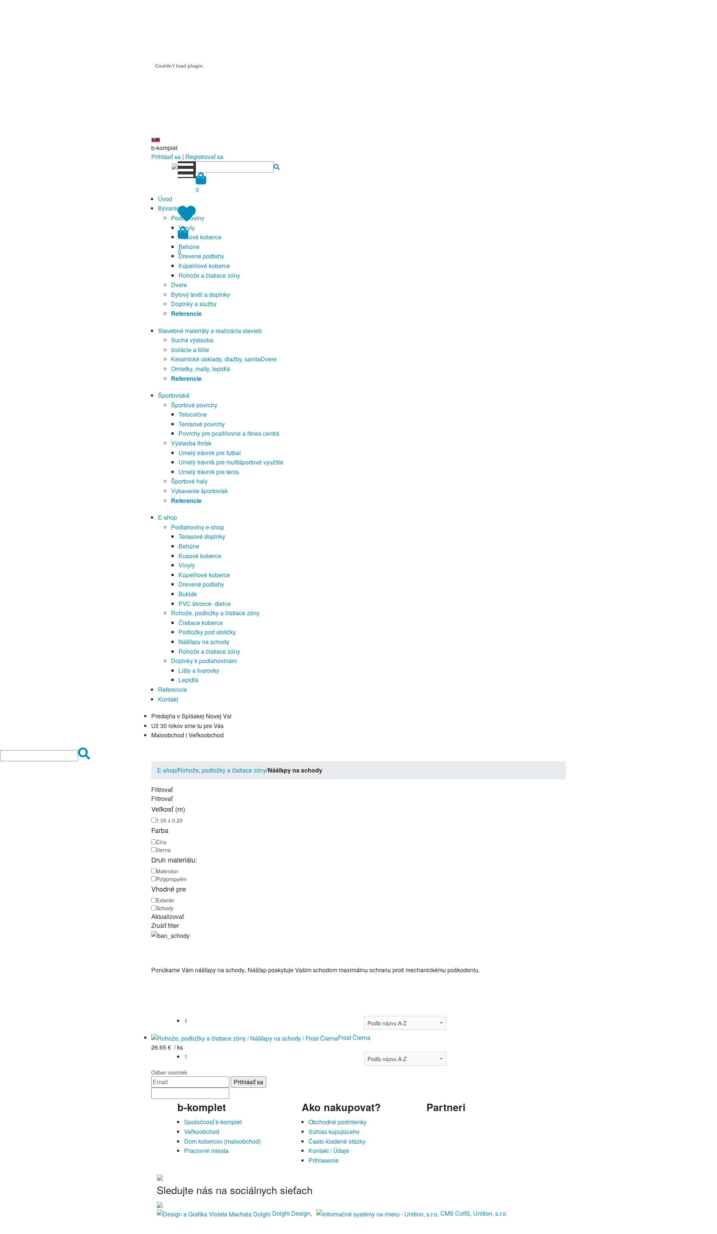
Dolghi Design (291, 1213)
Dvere (179, 284)
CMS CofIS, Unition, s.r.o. (474, 1213)
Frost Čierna (354, 1037)
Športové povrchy (194, 405)
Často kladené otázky (337, 1141)
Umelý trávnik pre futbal (210, 452)
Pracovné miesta (206, 1150)
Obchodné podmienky (337, 1122)
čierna (163, 850)
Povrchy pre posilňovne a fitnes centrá (229, 433)
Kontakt (168, 699)
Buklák (188, 594)
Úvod (165, 199)
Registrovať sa (204, 156)
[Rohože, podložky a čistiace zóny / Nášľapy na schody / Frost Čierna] (244, 1037)
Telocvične (193, 414)
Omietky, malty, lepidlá (200, 368)
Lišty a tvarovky (199, 670)
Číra (161, 842)
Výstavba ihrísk (191, 443)
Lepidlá (188, 679)
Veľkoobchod (201, 1131)
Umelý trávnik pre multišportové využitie (231, 462)
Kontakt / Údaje (328, 1150)
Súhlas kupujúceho (334, 1131)
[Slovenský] (155, 138)
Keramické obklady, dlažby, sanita (216, 359)
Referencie (172, 689)
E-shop (167, 517)
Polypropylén (171, 879)
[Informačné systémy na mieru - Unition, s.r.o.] (377, 1213)
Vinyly (187, 565)
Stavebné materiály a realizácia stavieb (210, 330)
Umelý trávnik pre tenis (209, 471)
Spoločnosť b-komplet (213, 1122)
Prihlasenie (323, 1160)
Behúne (189, 546)
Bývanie (169, 208)
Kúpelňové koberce (204, 265)
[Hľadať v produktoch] (277, 166)
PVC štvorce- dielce (205, 603)
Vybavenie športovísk (199, 491)
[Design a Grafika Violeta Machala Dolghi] (214, 1213)
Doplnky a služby (194, 303)
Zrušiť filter (165, 925)
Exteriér (165, 900)
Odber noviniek (169, 1072)
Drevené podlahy (201, 256)
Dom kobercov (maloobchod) (222, 1141)
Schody (165, 908)
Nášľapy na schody (204, 641)
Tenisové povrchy (202, 424)
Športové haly (189, 481)
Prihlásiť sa (166, 156)
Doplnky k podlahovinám (204, 660)
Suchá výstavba (192, 340)
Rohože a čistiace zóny (209, 275)
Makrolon (167, 871)
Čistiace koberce (201, 622)
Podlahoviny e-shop (197, 527)
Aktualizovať (167, 916)
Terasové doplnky (202, 536)
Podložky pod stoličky (207, 632)
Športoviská (173, 395)
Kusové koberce (200, 237)
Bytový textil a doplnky (200, 294)
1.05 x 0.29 (169, 820)
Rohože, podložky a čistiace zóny (215, 613)
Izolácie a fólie (190, 349)
